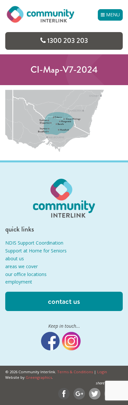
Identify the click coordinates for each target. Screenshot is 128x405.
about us (14, 258)
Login (102, 371)
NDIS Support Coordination (34, 243)
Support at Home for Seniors (36, 251)
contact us (64, 301)
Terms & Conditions (75, 371)
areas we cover (21, 266)
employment (18, 282)
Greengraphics (39, 377)
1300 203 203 (67, 41)
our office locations (26, 274)
